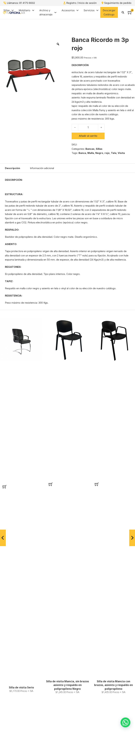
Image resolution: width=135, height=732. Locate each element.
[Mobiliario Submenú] (33, 10)
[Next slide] (132, 538)
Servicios (89, 10)
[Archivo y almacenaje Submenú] (55, 12)
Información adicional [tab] (42, 168)
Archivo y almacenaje (46, 12)
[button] (4, 487)
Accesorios (68, 10)
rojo (107, 153)
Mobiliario (24, 10)
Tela (113, 153)
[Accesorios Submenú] (77, 10)
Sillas (6, 10)
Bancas (89, 148)
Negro (99, 153)
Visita (121, 153)
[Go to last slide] (3, 538)
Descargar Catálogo (109, 12)
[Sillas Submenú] (12, 10)
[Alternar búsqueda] (123, 12)
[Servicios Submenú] (97, 10)
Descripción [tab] (12, 168)
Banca (82, 153)
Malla (90, 153)
